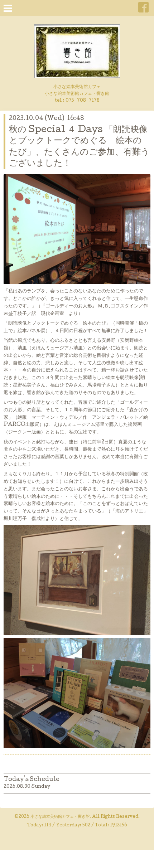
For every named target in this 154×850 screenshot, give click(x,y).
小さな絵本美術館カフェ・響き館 (60, 817)
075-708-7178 (83, 100)
